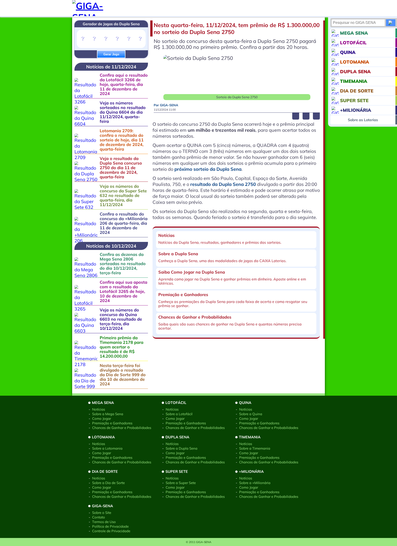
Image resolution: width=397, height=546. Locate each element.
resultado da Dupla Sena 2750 (223, 184)
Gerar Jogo (111, 54)
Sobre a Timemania (254, 448)
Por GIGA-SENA (166, 105)
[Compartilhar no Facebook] (295, 116)
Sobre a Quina (250, 414)
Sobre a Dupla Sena (181, 448)
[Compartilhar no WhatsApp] (316, 116)
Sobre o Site (101, 512)
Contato (98, 517)
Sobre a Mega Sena (107, 414)
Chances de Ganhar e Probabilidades (121, 428)
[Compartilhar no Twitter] (306, 116)
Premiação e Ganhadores (112, 423)
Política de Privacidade (110, 526)
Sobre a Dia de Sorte (108, 483)
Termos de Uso (104, 522)
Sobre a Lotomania (107, 448)
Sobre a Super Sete (181, 483)
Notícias (98, 409)
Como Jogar (101, 418)
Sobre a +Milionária (254, 483)
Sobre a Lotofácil (179, 414)
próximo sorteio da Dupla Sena (207, 169)
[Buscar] (390, 22)
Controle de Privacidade (111, 531)
